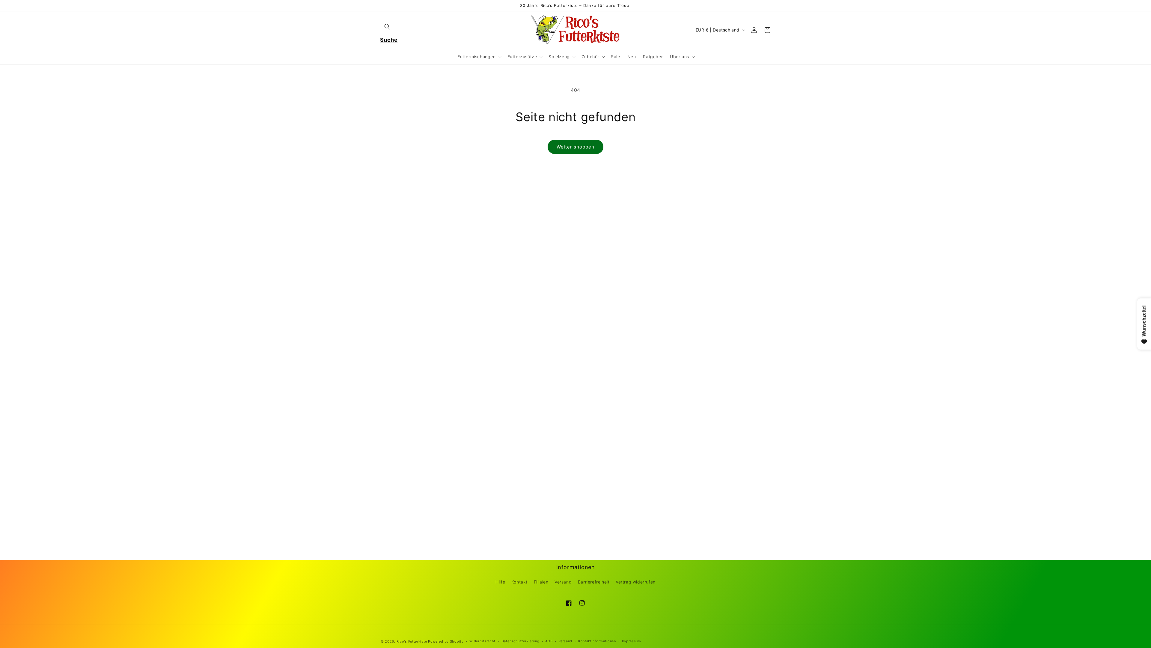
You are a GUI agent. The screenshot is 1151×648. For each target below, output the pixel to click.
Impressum (631, 641)
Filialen (541, 581)
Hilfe (500, 581)
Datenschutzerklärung (520, 641)
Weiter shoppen (575, 147)
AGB (548, 641)
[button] (387, 26)
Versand (563, 581)
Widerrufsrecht (482, 641)
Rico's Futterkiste (412, 641)
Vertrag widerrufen (636, 581)
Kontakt (519, 581)
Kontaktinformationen (597, 641)
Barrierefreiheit (594, 581)
